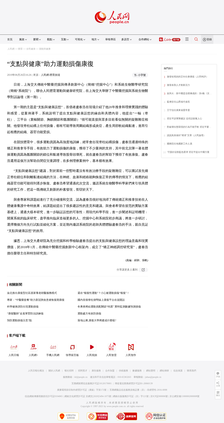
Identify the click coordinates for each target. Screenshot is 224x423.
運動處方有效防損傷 (89, 313)
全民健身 (30, 49)
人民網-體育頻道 (50, 74)
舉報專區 (110, 39)
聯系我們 (191, 370)
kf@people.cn (80, 377)
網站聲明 (150, 370)
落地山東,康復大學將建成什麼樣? (97, 320)
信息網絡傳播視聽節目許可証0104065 (44, 396)
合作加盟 (109, 370)
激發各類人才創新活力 (178, 85)
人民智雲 (111, 355)
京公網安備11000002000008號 (184, 396)
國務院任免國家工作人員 (179, 143)
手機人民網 (52, 355)
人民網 (11, 49)
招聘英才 (82, 370)
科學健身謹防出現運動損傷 (23, 306)
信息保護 (178, 370)
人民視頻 (92, 355)
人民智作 (131, 355)
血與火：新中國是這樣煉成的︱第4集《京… (189, 93)
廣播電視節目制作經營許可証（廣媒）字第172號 (81, 390)
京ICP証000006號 (159, 396)
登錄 (209, 39)
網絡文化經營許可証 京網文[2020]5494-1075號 (87, 396)
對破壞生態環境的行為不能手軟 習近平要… (189, 127)
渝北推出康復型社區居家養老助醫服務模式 (32, 293)
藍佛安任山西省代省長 (178, 102)
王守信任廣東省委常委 (178, 110)
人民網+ (33, 355)
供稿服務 (123, 370)
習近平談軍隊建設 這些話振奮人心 (184, 118)
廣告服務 (96, 370)
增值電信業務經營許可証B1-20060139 (134, 383)
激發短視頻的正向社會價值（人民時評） (187, 76)
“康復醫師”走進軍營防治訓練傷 (25, 313)
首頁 (9, 39)
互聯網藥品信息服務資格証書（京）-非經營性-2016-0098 (138, 390)
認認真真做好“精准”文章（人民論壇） (186, 135)
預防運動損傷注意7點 (19, 320)
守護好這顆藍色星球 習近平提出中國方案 (188, 152)
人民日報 (14, 355)
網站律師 (164, 370)
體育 (20, 49)
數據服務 (137, 370)
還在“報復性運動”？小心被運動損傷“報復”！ (103, 293)
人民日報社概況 (36, 370)
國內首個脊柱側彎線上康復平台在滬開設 (101, 299)
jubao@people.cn (153, 377)
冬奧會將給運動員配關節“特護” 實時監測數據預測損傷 (109, 306)
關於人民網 (54, 370)
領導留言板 (72, 355)
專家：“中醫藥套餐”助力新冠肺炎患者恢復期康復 (35, 299)
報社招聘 (69, 370)
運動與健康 (45, 49)
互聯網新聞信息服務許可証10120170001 (91, 383)
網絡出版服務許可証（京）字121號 (131, 396)
